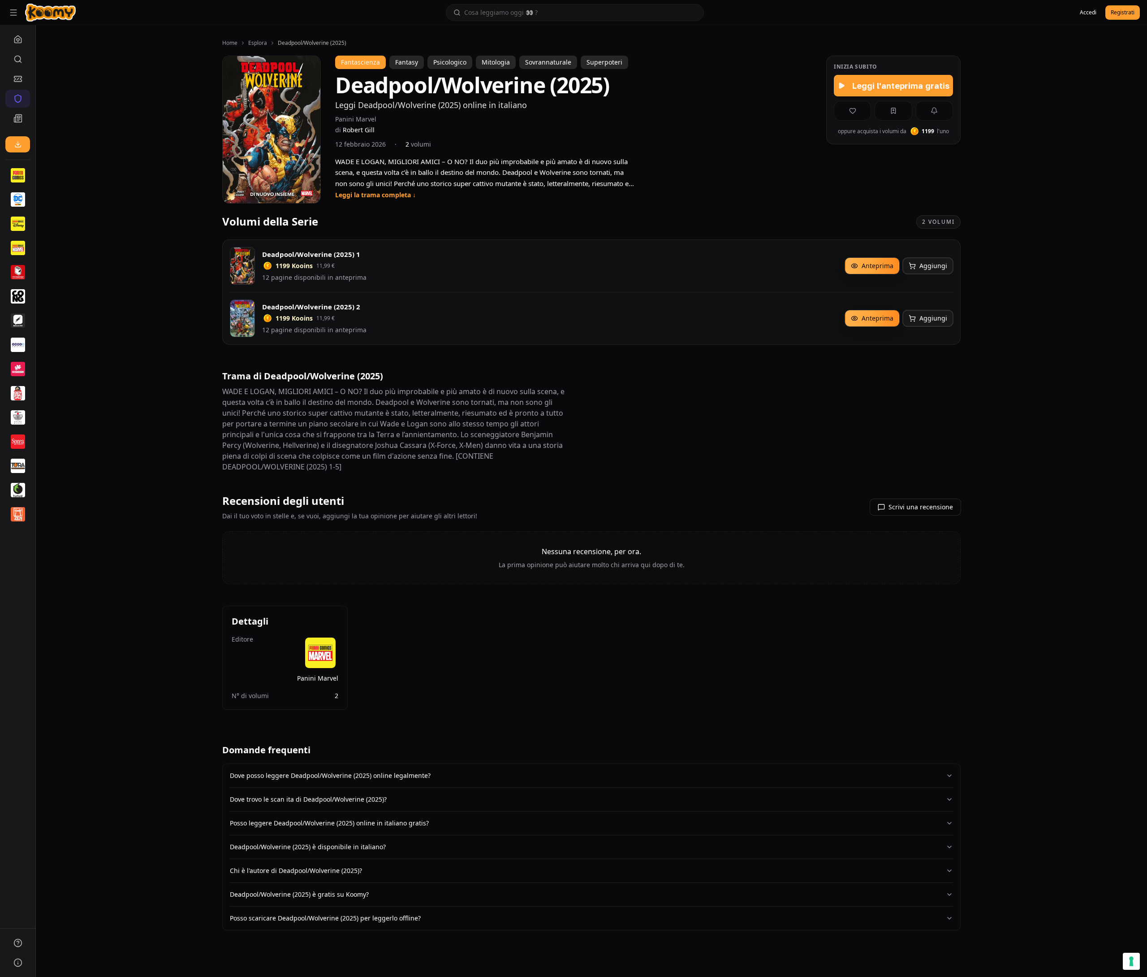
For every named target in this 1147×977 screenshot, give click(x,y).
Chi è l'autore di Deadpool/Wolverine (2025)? (296, 870)
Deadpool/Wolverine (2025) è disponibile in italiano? (308, 846)
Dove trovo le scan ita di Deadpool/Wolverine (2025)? (308, 799)
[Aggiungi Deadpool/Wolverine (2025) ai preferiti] (852, 111)
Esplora (257, 43)
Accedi (1088, 12)
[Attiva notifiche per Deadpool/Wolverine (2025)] (934, 111)
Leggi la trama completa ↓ (375, 195)
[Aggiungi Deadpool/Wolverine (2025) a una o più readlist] (893, 111)
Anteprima (877, 265)
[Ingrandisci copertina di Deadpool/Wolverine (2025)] (271, 130)
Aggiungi (933, 265)
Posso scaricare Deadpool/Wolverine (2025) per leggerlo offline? (325, 918)
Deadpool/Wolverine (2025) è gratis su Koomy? (299, 894)
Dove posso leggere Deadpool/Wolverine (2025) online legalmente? (330, 775)
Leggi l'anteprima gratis (900, 86)
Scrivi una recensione (920, 507)
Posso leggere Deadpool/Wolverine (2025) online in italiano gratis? (329, 823)
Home (229, 43)
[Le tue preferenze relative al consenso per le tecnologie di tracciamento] (1131, 961)
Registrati (1122, 12)
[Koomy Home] (50, 13)
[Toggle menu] (13, 12)
